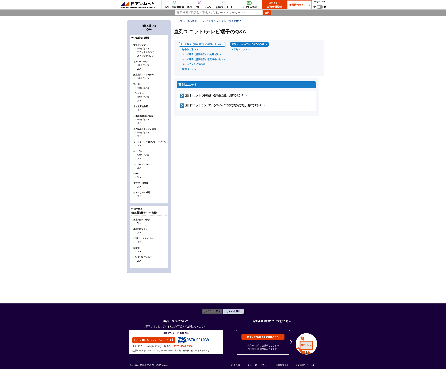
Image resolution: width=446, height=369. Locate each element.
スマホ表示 (234, 311)
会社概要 (280, 365)
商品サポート (194, 21)
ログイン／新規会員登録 (274, 4)
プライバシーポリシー (257, 365)
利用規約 (235, 365)
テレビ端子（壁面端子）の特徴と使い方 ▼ (202, 44)
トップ (178, 21)
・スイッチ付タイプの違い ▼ (195, 64)
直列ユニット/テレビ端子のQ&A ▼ (249, 44)
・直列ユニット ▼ (240, 49)
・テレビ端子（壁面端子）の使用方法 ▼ (200, 54)
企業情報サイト (298, 4)
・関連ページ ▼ (188, 69)
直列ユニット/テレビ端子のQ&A (223, 21)
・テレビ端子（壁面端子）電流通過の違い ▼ (203, 59)
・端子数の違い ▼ (189, 49)
